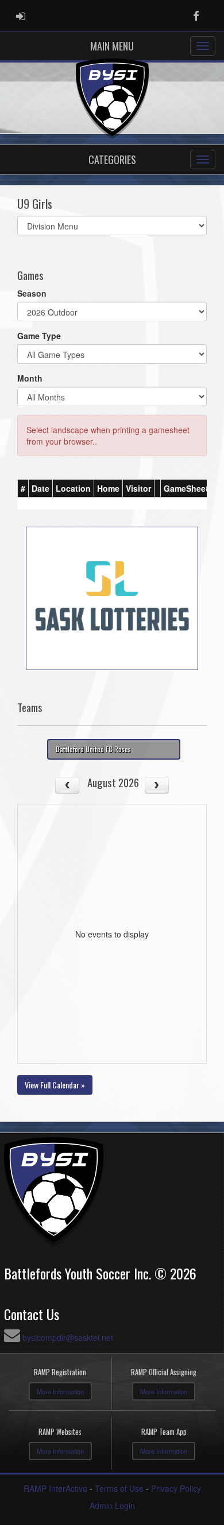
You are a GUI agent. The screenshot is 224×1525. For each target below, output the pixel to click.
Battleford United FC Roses (93, 749)
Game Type (39, 335)
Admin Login (112, 1505)
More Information (60, 1391)
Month (30, 378)
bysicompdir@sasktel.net (67, 1337)
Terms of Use (119, 1488)
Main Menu (112, 45)
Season (32, 293)
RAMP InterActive (55, 1488)
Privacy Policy (176, 1488)
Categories (112, 159)
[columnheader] (23, 488)
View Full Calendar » (55, 1085)
